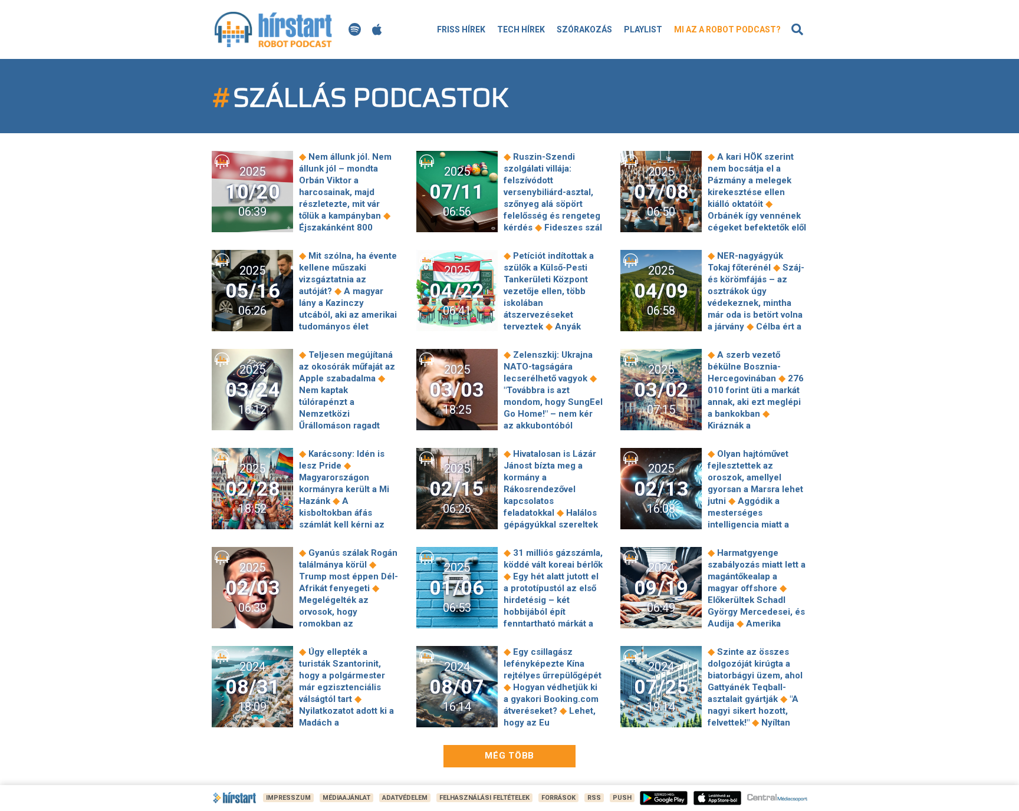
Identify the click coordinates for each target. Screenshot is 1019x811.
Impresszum (288, 798)
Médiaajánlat (346, 798)
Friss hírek (461, 29)
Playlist (643, 29)
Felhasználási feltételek (484, 798)
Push (622, 798)
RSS (594, 798)
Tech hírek (521, 29)
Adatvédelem (405, 798)
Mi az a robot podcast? (727, 29)
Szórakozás (584, 29)
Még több (509, 755)
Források (558, 798)
